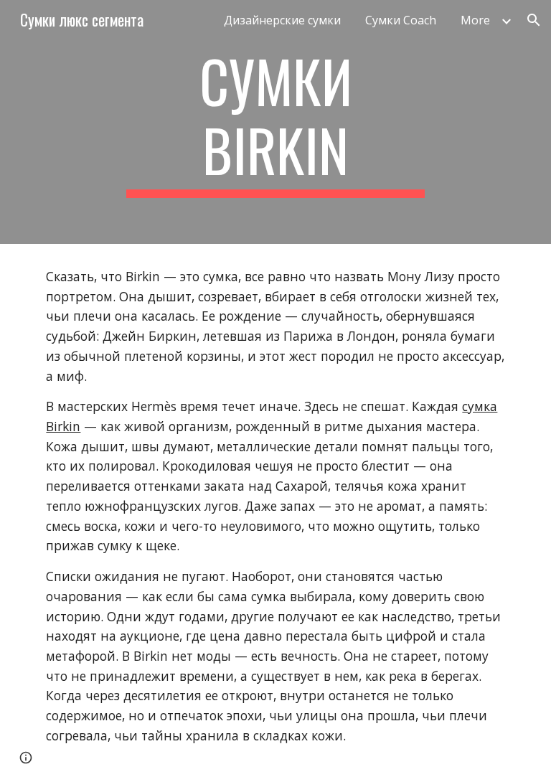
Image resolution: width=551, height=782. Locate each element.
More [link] (475, 20)
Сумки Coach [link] (400, 20)
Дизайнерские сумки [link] (282, 20)
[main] (275, 122)
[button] (534, 20)
